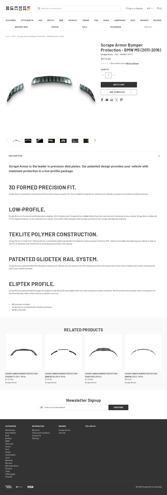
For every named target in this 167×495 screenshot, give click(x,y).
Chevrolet (72, 20)
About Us (36, 430)
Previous (7, 141)
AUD (149, 8)
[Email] (107, 100)
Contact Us (36, 436)
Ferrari (85, 20)
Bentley (50, 20)
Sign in (131, 8)
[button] (131, 63)
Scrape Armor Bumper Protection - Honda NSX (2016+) (101, 375)
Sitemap (35, 438)
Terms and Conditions (41, 433)
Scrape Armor (64, 430)
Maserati (144, 20)
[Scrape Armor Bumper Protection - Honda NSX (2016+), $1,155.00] (103, 352)
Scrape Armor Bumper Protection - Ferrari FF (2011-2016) (21, 375)
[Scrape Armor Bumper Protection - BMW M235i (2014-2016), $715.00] (64, 352)
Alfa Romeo (11, 20)
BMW (61, 20)
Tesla (84, 27)
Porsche (55, 27)
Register (139, 8)
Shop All (148, 27)
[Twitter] (116, 100)
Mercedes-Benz (21, 27)
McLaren (157, 20)
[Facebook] (102, 100)
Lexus (132, 20)
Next (95, 141)
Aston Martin (27, 20)
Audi (40, 20)
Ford (96, 20)
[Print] (111, 100)
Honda (106, 20)
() (160, 8)
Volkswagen (115, 27)
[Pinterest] (121, 100)
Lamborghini (119, 20)
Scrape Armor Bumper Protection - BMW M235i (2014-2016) (61, 375)
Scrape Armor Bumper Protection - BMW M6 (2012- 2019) (141, 375)
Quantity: (105, 69)
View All (62, 433)
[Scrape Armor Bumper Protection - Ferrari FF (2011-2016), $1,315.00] (24, 352)
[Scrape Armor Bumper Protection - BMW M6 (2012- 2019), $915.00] (143, 352)
